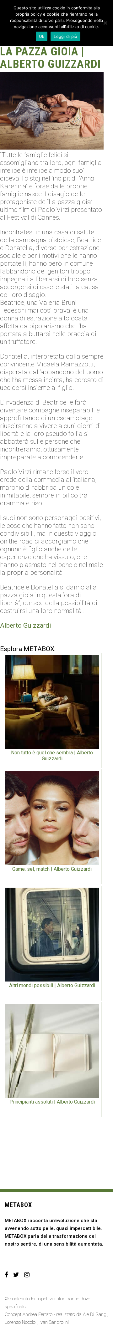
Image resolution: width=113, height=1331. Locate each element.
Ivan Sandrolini (54, 1322)
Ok (42, 36)
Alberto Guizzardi (25, 625)
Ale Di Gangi (95, 1314)
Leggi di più (65, 36)
